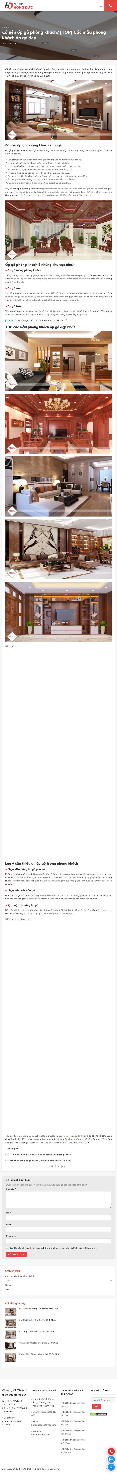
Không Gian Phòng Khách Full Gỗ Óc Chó (39, 1354)
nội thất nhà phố (53, 183)
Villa (7, 1289)
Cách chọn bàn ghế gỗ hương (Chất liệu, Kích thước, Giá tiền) (39, 1160)
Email (9, 1224)
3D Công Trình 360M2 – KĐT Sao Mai (36, 1331)
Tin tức (5, 28)
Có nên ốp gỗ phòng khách (19, 69)
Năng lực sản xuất (13, 1421)
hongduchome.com (40, 1434)
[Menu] (100, 5)
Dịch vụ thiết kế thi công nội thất (20, 1276)
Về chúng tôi (10, 1417)
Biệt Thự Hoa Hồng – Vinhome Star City (38, 1308)
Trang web (11, 1236)
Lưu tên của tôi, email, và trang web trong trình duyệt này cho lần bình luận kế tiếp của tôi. (53, 1248)
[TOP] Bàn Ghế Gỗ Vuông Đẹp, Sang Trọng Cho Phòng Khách (39, 1154)
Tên (8, 1213)
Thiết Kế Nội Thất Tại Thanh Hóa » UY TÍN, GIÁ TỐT (42, 320)
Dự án (8, 1280)
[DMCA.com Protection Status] (98, 1414)
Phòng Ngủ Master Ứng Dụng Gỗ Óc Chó (38, 1343)
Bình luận (11, 1189)
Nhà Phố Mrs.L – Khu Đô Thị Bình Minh (37, 1320)
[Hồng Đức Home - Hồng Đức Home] (18, 5)
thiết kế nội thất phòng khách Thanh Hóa (43, 877)
